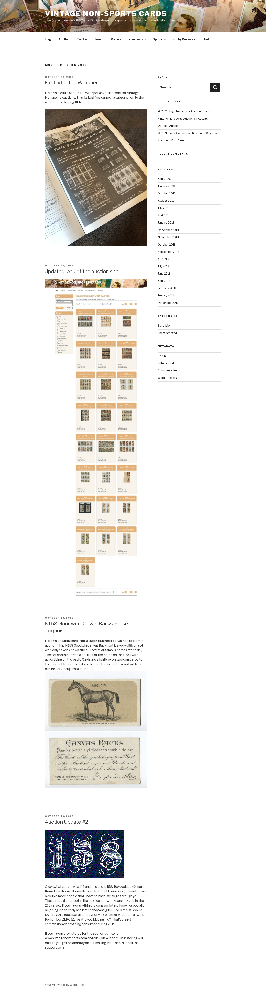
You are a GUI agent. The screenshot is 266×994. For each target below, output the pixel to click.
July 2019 (163, 208)
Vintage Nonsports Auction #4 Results (183, 118)
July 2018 (163, 266)
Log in (162, 356)
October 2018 (167, 244)
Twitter (82, 39)
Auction (64, 39)
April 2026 (164, 178)
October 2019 (167, 193)
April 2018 (164, 280)
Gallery (116, 39)
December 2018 (168, 229)
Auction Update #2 (66, 822)
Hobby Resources (185, 39)
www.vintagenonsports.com (66, 938)
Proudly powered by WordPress (64, 984)
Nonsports (135, 39)
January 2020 (166, 186)
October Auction (168, 125)
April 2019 (164, 215)
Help (207, 39)
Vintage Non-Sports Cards (106, 13)
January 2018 (166, 295)
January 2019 (166, 222)
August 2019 (166, 200)
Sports (158, 39)
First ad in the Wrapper (71, 83)
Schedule (164, 325)
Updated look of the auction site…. (84, 271)
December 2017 (168, 302)
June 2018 (164, 273)
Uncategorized (167, 333)
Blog (48, 39)
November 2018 (168, 237)
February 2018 (167, 288)
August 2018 (166, 259)
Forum (99, 39)
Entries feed (166, 363)
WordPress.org (168, 377)
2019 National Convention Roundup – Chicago (187, 133)
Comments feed (168, 370)
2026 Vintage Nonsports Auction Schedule (185, 111)
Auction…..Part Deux (171, 140)
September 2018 (169, 251)
